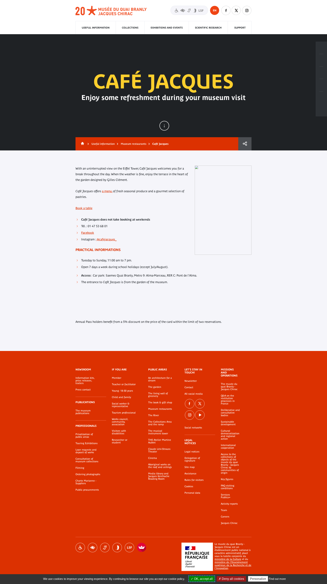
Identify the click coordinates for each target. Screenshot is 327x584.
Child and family (121, 397)
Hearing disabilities (105, 547)
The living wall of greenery (158, 394)
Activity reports (229, 504)
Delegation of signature (192, 459)
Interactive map (321, 97)
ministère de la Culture (228, 559)
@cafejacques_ (106, 239)
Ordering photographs (88, 474)
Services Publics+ (225, 496)
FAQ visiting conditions (227, 487)
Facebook (226, 10)
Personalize (258, 578)
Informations (321, 60)
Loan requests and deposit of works (86, 451)
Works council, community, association (120, 422)
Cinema (152, 458)
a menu (107, 191)
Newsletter (191, 381)
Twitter (236, 10)
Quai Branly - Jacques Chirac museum (111, 11)
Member (116, 378)
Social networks (193, 427)
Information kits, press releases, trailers (85, 381)
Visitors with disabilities (189, 10)
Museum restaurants (133, 143)
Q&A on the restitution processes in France (228, 399)
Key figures (227, 479)
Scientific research (208, 27)
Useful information (96, 27)
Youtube (199, 415)
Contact (189, 387)
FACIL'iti (141, 547)
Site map (190, 467)
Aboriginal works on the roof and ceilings (160, 466)
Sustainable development (228, 423)
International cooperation (228, 446)
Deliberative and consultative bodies (230, 413)
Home (81, 143)
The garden (154, 387)
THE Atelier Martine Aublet (159, 441)
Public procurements (87, 490)
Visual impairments (92, 547)
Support (240, 27)
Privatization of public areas (84, 435)
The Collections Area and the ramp (160, 423)
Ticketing (321, 48)
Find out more (277, 578)
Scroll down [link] (164, 126)
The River (153, 415)
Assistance (190, 473)
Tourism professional (124, 412)
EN (214, 10)
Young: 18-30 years (122, 391)
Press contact (83, 389)
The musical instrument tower (158, 432)
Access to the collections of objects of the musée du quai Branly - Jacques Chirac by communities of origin (230, 463)
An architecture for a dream (160, 379)
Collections (130, 27)
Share (244, 143)
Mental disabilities (117, 547)
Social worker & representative (120, 405)
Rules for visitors (194, 480)
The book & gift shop (160, 402)
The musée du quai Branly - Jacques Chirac (229, 387)
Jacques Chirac (229, 523)
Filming (80, 468)
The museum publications (83, 412)
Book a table (84, 208)
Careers (225, 516)
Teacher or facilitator (124, 384)
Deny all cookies (232, 578)
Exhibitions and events (167, 27)
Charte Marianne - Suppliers (86, 482)
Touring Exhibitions (87, 443)
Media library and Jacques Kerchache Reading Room (158, 476)
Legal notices (192, 451)
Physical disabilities (80, 547)
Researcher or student (119, 441)
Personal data (192, 493)
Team (224, 510)
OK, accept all (203, 578)
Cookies (189, 486)
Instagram (246, 10)
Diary (321, 73)
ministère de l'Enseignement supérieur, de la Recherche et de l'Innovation (233, 565)
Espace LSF (129, 547)
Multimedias (321, 85)
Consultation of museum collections (87, 460)
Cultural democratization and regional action (230, 435)
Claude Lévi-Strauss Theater (159, 450)
